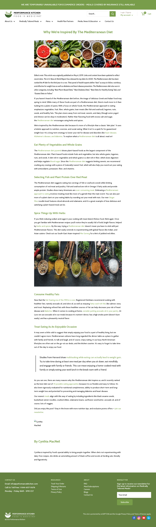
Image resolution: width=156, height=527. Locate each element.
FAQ (85, 484)
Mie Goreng (85, 233)
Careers (87, 489)
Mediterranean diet (45, 120)
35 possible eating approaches (66, 384)
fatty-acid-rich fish (98, 304)
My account (126, 15)
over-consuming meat (85, 190)
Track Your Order (57, 484)
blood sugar (55, 161)
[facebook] (134, 518)
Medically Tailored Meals (29, 21)
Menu (48, 21)
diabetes (48, 311)
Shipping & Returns (58, 486)
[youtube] (144, 518)
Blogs (86, 492)
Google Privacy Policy (123, 514)
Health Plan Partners (65, 21)
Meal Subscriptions (91, 486)
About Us (8, 21)
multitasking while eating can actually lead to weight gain (93, 357)
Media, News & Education (88, 21)
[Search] (113, 14)
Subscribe (125, 502)
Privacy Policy (56, 492)
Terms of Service (140, 514)
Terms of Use (56, 489)
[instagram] (139, 518)
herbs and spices (44, 226)
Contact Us (109, 21)
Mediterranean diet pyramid (49, 150)
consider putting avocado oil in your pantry (100, 311)
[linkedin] (149, 518)
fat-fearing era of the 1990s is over (60, 300)
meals (46, 396)
